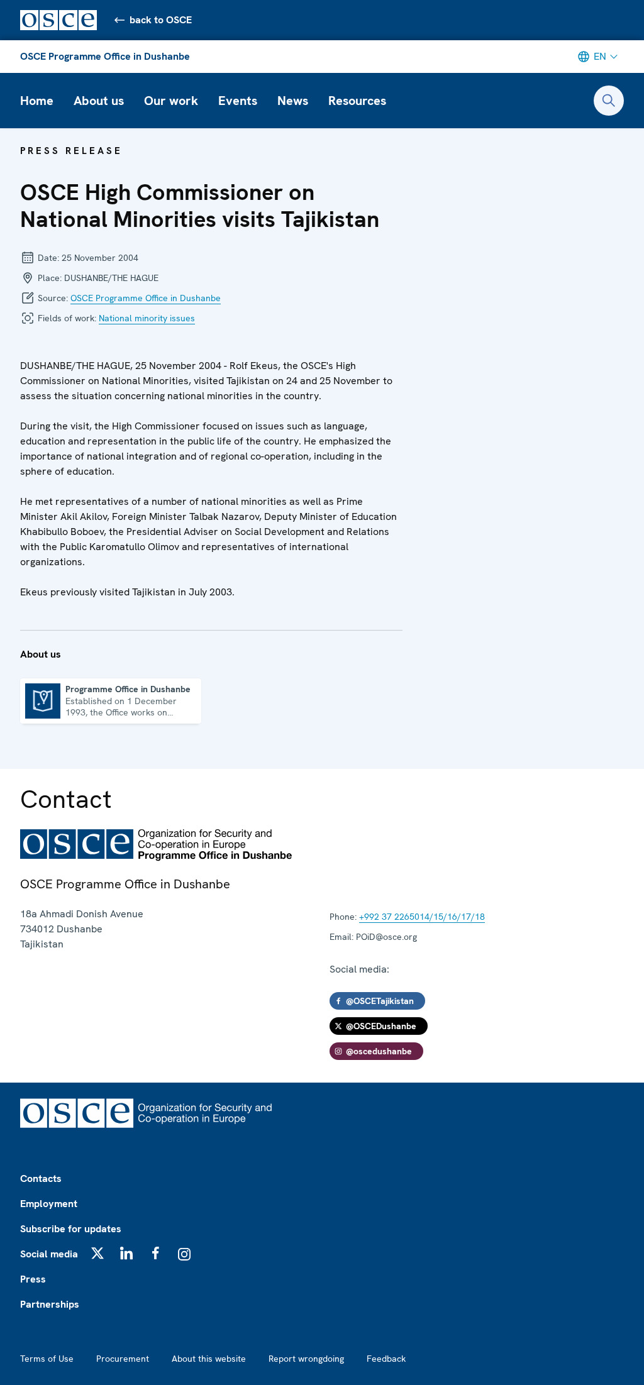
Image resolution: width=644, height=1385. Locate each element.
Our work (171, 100)
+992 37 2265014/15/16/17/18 (422, 916)
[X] (97, 1253)
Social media (49, 1254)
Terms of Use (47, 1358)
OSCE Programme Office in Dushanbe (105, 56)
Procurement (122, 1358)
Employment (48, 1203)
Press (33, 1279)
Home (36, 100)
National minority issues (147, 318)
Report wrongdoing (306, 1358)
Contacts (41, 1178)
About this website (209, 1358)
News (292, 100)
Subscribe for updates (70, 1228)
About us (99, 100)
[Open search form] (609, 101)
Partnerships (49, 1304)
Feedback (386, 1358)
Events (237, 100)
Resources (357, 100)
